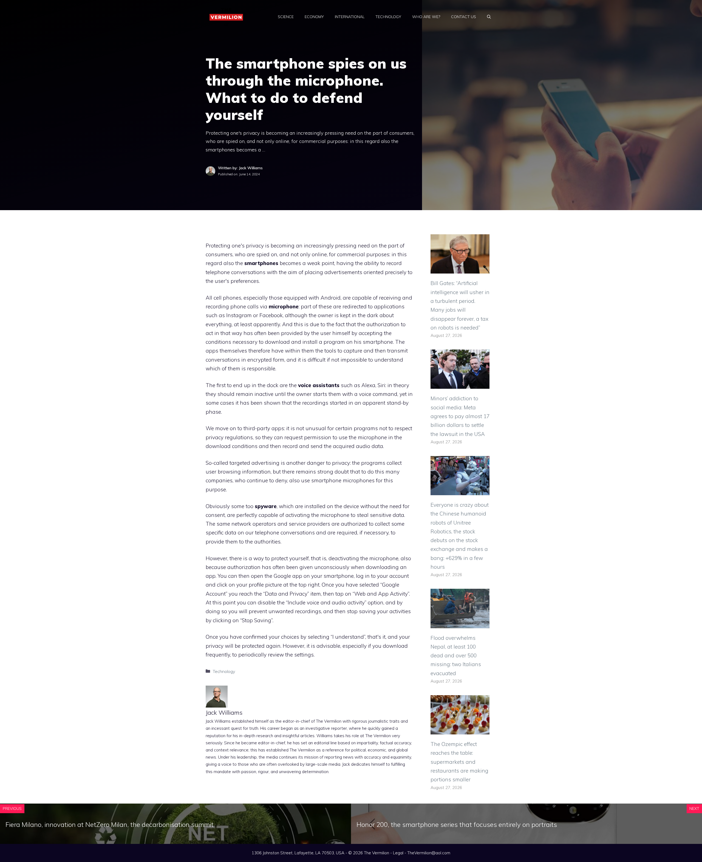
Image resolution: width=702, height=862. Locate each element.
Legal (398, 852)
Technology (388, 16)
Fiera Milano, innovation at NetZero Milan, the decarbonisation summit (109, 824)
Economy (314, 16)
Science (286, 16)
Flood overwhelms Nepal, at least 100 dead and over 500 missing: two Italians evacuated (456, 656)
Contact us (463, 16)
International (349, 16)
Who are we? (426, 16)
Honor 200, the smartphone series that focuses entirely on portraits (456, 824)
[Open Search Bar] (489, 17)
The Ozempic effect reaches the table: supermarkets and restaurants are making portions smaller (459, 762)
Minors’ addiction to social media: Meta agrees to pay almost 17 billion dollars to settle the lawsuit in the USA (460, 416)
